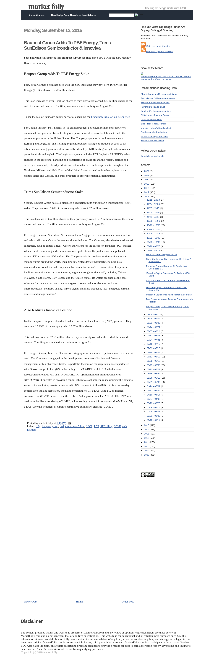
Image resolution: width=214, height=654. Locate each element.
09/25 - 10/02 (154, 242)
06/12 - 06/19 (154, 356)
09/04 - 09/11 (153, 314)
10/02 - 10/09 (154, 238)
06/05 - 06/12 (154, 361)
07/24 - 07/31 (154, 340)
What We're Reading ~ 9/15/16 (161, 254)
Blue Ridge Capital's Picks (153, 123)
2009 (147, 450)
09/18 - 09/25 (154, 246)
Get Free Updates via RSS (159, 51)
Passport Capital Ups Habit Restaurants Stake (169, 294)
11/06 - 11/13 (153, 216)
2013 (147, 433)
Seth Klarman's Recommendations (158, 98)
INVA (89, 426)
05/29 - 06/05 (154, 365)
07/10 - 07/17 (154, 344)
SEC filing (106, 426)
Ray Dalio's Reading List (153, 107)
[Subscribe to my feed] (143, 51)
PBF (96, 426)
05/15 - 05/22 (154, 373)
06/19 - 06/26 (154, 352)
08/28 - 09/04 (154, 318)
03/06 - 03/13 (154, 407)
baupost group (50, 426)
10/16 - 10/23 (154, 229)
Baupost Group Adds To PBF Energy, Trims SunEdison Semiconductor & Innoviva (67, 45)
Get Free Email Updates (158, 46)
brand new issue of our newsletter (110, 116)
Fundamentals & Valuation (154, 132)
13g (38, 426)
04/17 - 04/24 (154, 390)
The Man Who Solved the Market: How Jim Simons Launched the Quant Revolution (166, 77)
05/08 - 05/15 (154, 378)
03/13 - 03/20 (154, 403)
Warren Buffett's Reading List (155, 102)
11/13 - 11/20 (153, 212)
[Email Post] (69, 423)
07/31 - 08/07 (154, 335)
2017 (147, 192)
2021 (147, 175)
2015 (147, 425)
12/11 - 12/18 (153, 200)
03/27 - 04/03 (154, 399)
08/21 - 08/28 (154, 323)
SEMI (117, 426)
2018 (147, 188)
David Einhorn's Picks (151, 119)
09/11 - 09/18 (153, 250)
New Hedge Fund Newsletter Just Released (74, 15)
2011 (146, 442)
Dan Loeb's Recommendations (156, 111)
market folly (46, 6)
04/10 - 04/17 (154, 394)
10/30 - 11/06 (153, 221)
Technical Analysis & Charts (154, 136)
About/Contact (37, 15)
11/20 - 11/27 (153, 208)
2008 (147, 455)
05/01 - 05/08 (154, 382)
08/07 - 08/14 (154, 331)
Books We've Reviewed (152, 140)
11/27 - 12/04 (153, 204)
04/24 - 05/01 (154, 386)
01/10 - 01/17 (154, 420)
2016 (147, 196)
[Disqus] (79, 476)
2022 (147, 171)
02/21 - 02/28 (154, 416)
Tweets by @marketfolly (152, 156)
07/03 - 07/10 (154, 348)
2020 (147, 179)
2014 (147, 429)
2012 (147, 438)
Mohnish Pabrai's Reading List (156, 128)
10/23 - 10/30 (154, 225)
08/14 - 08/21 (154, 327)
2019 (147, 184)
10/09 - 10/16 (154, 233)
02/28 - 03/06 (154, 411)
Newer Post (30, 601)
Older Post (128, 601)
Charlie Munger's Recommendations (159, 94)
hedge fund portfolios (72, 426)
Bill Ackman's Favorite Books (155, 115)
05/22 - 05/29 (154, 369)
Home (79, 601)
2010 (147, 446)
